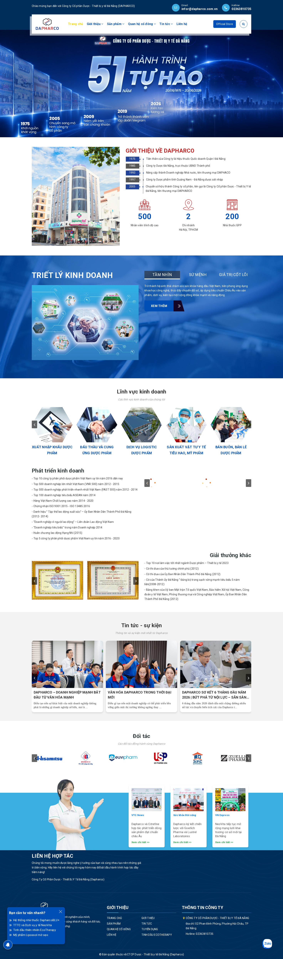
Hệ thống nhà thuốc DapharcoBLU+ (36, 920)
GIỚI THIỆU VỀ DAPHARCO (160, 150)
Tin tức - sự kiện (141, 625)
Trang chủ (75, 24)
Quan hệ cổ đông (141, 24)
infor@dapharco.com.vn (200, 9)
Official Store (224, 24)
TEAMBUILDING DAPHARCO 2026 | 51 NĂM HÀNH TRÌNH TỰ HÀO (212, 694)
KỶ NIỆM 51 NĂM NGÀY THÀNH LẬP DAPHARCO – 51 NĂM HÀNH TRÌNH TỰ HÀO (139, 694)
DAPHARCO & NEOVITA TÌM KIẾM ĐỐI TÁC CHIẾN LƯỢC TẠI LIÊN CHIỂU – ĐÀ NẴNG (65, 694)
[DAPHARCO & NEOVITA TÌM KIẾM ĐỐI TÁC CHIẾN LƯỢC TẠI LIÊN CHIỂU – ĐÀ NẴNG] (67, 664)
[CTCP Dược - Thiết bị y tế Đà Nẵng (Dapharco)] (47, 23)
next (248, 424)
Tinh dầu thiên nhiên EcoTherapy (34, 930)
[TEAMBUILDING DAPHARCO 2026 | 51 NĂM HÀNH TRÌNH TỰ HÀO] (215, 664)
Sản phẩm (114, 24)
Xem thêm (159, 306)
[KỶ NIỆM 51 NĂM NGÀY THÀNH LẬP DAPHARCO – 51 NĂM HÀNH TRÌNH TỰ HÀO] (141, 664)
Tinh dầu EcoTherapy (157, 934)
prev (34, 424)
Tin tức (165, 24)
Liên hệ (182, 24)
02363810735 (241, 9)
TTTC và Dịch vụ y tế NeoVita (32, 925)
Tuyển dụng (150, 929)
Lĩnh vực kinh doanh (141, 391)
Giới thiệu (94, 24)
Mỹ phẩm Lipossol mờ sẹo (30, 935)
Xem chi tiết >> (140, 842)
